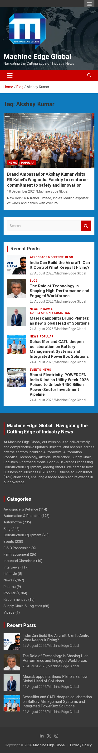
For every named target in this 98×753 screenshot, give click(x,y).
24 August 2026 (42, 329)
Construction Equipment (22, 535)
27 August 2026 (42, 273)
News (13, 162)
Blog (69, 257)
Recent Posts (25, 249)
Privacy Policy (81, 745)
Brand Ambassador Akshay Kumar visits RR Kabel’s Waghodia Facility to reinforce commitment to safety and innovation (47, 180)
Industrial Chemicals (19, 561)
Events (35, 369)
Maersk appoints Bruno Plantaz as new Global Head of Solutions (60, 320)
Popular (27, 162)
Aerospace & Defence (47, 257)
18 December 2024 (21, 191)
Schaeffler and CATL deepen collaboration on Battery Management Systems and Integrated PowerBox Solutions (59, 348)
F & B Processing (17, 548)
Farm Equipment (16, 554)
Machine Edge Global (37, 56)
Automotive (13, 522)
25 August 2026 (42, 301)
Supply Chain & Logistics (50, 313)
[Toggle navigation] (10, 75)
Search (86, 226)
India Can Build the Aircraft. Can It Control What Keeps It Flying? (60, 265)
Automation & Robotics (22, 516)
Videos (9, 612)
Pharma (46, 309)
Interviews (12, 567)
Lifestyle (10, 574)
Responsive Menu (89, 4)
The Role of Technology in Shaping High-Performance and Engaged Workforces (59, 291)
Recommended (15, 599)
